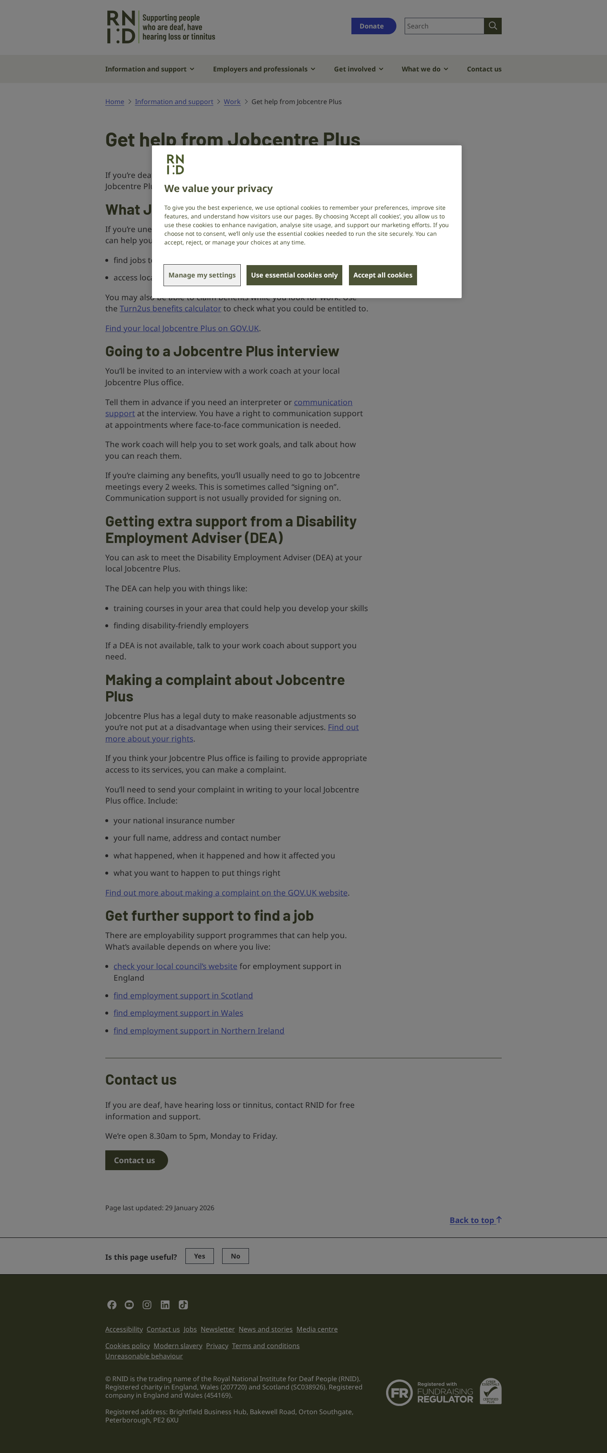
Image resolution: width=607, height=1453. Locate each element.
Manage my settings (202, 275)
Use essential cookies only (294, 275)
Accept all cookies (383, 275)
